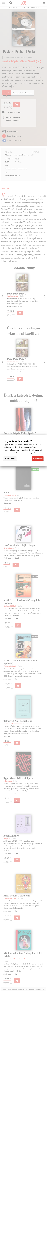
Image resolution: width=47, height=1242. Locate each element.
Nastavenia (11, 458)
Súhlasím (39, 458)
